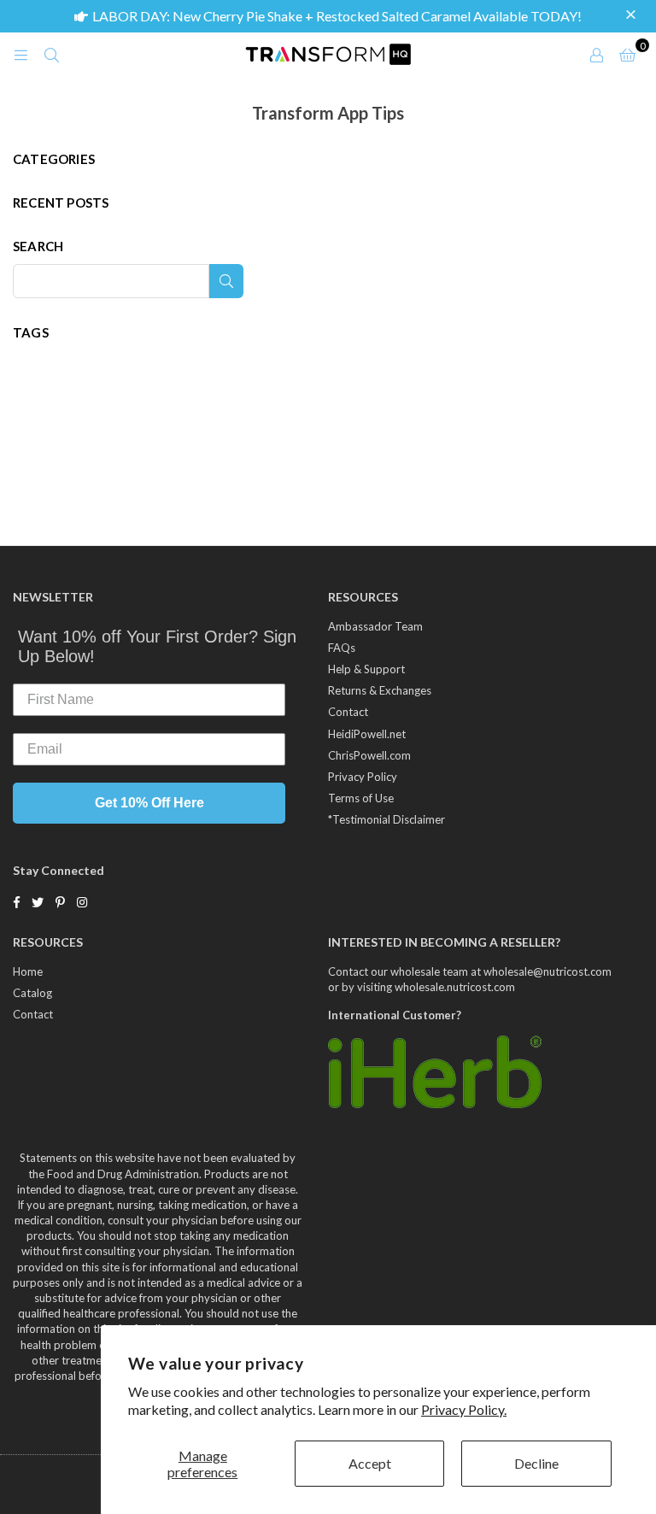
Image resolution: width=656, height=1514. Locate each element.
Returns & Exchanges (379, 690)
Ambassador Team (375, 626)
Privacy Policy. (464, 1409)
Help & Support (366, 669)
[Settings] (596, 54)
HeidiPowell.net (367, 734)
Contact (348, 712)
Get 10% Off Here (149, 802)
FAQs (341, 647)
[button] (633, 15)
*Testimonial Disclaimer (386, 819)
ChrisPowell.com (369, 755)
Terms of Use (361, 798)
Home (28, 971)
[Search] (51, 54)
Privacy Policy (362, 776)
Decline (536, 1463)
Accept (369, 1463)
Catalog (32, 993)
